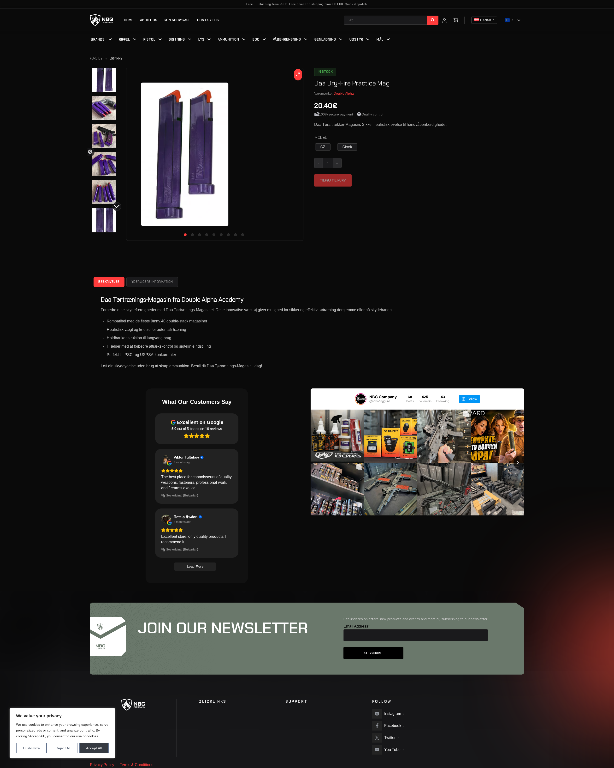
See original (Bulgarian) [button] (182, 495)
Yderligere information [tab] (152, 282)
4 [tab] (206, 234)
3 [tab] (199, 234)
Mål (380, 39)
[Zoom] (298, 74)
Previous (90, 152)
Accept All (94, 748)
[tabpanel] (214, 154)
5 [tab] (214, 234)
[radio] (323, 147)
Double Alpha (344, 93)
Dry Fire (116, 58)
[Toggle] (110, 40)
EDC (256, 39)
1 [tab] (185, 234)
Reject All (63, 748)
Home (129, 20)
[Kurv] (455, 20)
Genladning (325, 39)
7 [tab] (228, 234)
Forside (96, 58)
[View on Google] (166, 460)
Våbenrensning (287, 39)
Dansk (485, 20)
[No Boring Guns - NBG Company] (101, 20)
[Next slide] (521, 462)
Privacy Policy (102, 765)
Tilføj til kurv (333, 180)
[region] (62, 733)
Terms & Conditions (136, 765)
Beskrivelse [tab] (109, 282)
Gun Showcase (177, 20)
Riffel (124, 39)
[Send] (432, 20)
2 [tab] (192, 234)
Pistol (149, 39)
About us (148, 20)
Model (321, 138)
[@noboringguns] (361, 399)
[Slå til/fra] (135, 40)
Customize (31, 748)
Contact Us (208, 20)
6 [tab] (221, 234)
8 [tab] (235, 234)
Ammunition (228, 39)
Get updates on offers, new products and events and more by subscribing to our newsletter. (415, 619)
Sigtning (177, 39)
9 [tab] (242, 234)
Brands (98, 39)
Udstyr (356, 39)
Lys (201, 39)
